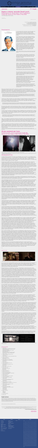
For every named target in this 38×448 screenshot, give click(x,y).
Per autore (2, 420)
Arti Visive (2, 423)
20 (25, 422)
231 (31, 445)
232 (32, 445)
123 (31, 433)
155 (25, 437)
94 (28, 430)
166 (28, 438)
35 (34, 423)
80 (34, 428)
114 (31, 432)
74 (25, 428)
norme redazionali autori (11, 427)
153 (35, 436)
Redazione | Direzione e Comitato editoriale (11, 426)
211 (28, 443)
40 (28, 424)
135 (35, 434)
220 (28, 444)
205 (32, 442)
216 (35, 443)
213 (31, 443)
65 (25, 427)
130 (28, 434)
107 (34, 431)
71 (34, 427)
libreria (16, 420)
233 (34, 445)
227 (25, 445)
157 (28, 437)
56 (25, 426)
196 (32, 441)
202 (28, 442)
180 (35, 439)
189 (35, 440)
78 (31, 428)
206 (34, 442)
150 (31, 436)
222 (31, 444)
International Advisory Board (11, 423)
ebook (32, 411)
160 (32, 437)
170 (34, 438)
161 (34, 437)
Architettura (2, 422)
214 (32, 443)
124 (32, 433)
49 (28, 425)
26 (34, 422)
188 (34, 440)
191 (25, 441)
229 (28, 445)
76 (28, 428)
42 (31, 424)
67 (28, 427)
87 (31, 429)
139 (28, 435)
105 (31, 431)
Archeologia (2, 421)
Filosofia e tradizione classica (3, 426)
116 (34, 432)
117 (35, 432)
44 (34, 424)
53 (34, 425)
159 (31, 437)
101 (25, 431)
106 (32, 431)
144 (35, 435)
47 (25, 425)
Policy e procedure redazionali (10, 422)
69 (31, 427)
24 (31, 422)
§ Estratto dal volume (4, 18)
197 (34, 441)
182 (25, 440)
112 (28, 432)
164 (25, 438)
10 (25, 421)
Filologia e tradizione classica (3, 425)
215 (34, 443)
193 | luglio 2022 (33, 8)
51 (31, 425)
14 (31, 421)
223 (32, 444)
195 (31, 441)
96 (31, 430)
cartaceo (35, 411)
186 (31, 440)
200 (25, 442)
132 (31, 434)
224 (34, 444)
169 (32, 438)
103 (28, 431)
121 (28, 433)
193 (28, 441)
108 (35, 431)
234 (35, 445)
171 (35, 438)
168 (31, 438)
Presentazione (10, 428)
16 (34, 421)
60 (31, 426)
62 (34, 426)
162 (35, 437)
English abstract (33, 19)
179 (34, 439)
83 (25, 429)
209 (25, 443)
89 (34, 429)
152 (34, 436)
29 (25, 423)
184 (28, 440)
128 (25, 434)
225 (35, 444)
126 (35, 433)
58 (28, 426)
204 (31, 442)
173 (25, 439)
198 (35, 441)
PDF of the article (31, 408)
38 (25, 424)
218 (25, 444)
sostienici (9, 420)
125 (34, 433)
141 (31, 435)
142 (32, 435)
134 (34, 434)
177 (31, 439)
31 (28, 423)
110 (25, 432)
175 (28, 439)
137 (25, 435)
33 (31, 423)
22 (28, 422)
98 (34, 430)
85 (28, 429)
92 (25, 430)
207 (35, 442)
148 (28, 436)
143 (34, 435)
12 (28, 421)
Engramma (19, 3)
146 (25, 436)
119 (25, 433)
